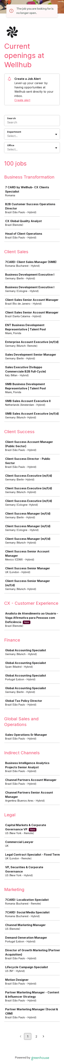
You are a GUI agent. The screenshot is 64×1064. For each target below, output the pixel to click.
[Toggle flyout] (56, 134)
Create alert (22, 100)
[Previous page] (20, 1036)
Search (11, 118)
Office (10, 145)
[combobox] (7, 136)
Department (14, 131)
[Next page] (43, 1036)
